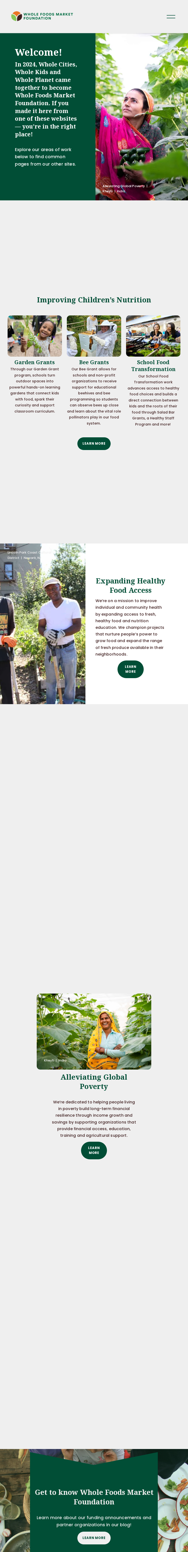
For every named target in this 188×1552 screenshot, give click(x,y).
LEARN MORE (94, 1538)
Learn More (94, 443)
